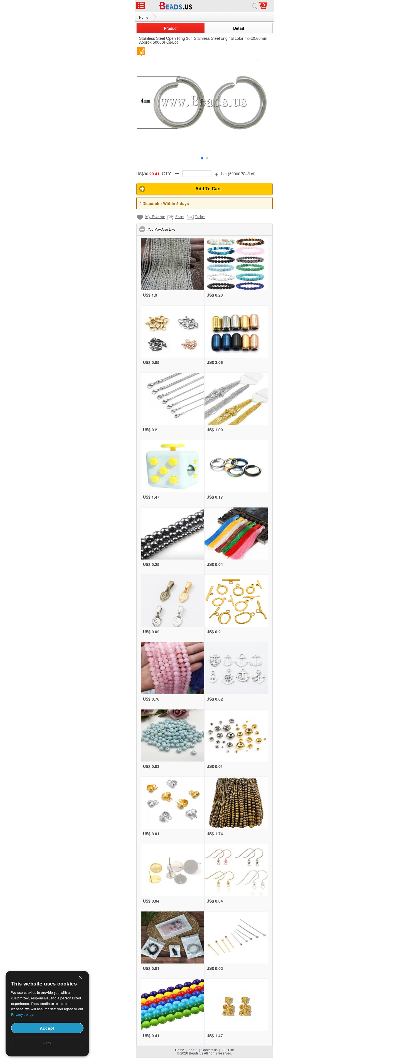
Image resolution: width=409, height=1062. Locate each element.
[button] (204, 189)
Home (143, 17)
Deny (47, 1043)
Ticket (200, 217)
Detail (238, 28)
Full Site (228, 1049)
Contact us (209, 1049)
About (192, 1049)
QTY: (167, 173)
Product (171, 28)
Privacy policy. (22, 1014)
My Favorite (155, 217)
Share (179, 217)
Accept (47, 1028)
